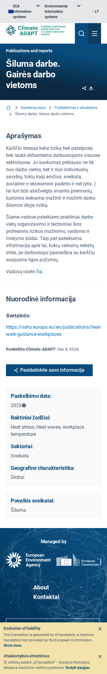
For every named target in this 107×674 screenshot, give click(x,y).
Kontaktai (46, 596)
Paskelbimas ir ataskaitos (76, 108)
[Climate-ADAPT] (38, 30)
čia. (39, 271)
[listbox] (24, 11)
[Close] (99, 629)
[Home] (9, 108)
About (41, 587)
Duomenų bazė (33, 108)
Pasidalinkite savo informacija (52, 370)
